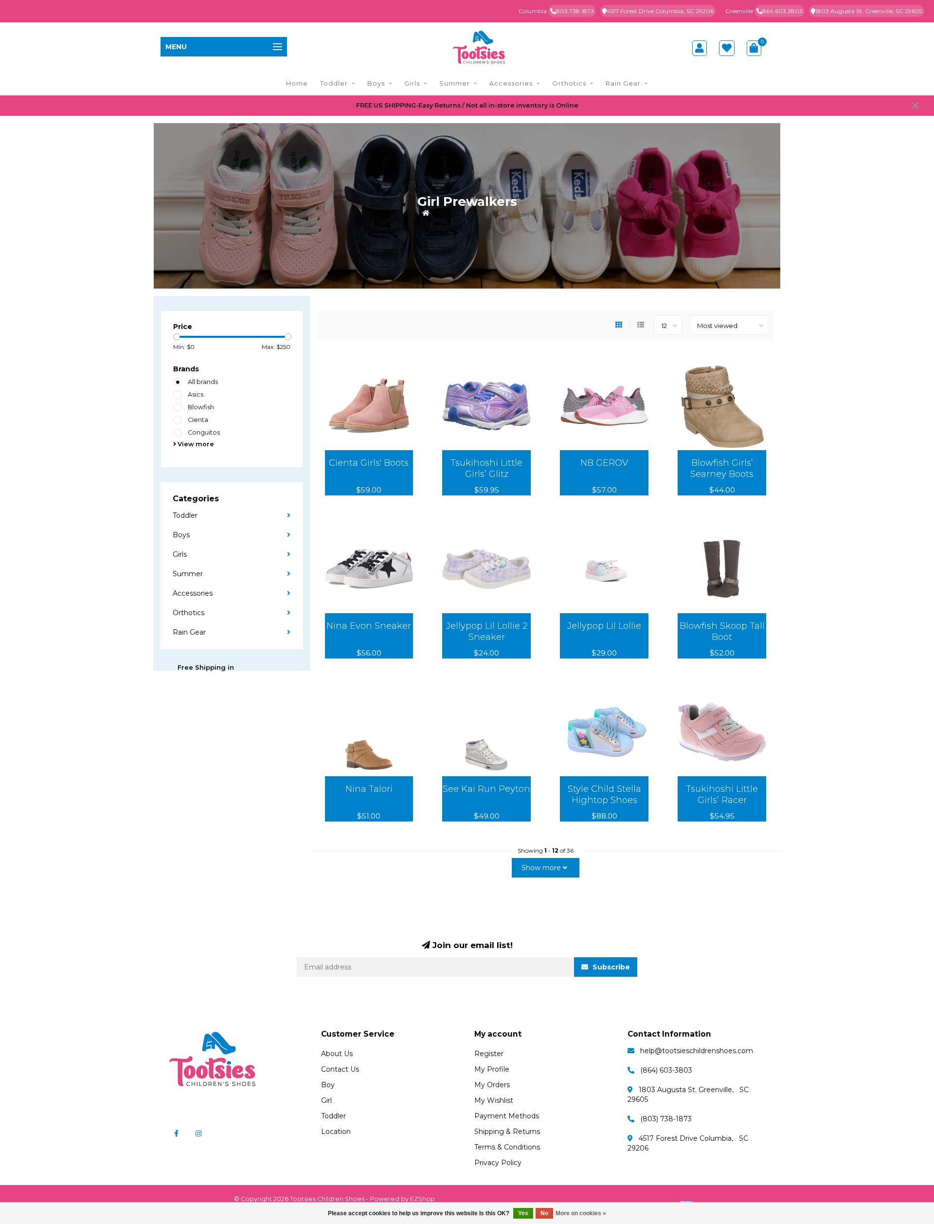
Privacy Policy (497, 1162)
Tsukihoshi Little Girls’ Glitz (486, 468)
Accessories (511, 83)
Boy (328, 1084)
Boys (376, 83)
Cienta (198, 419)
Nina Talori (369, 789)
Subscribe (610, 967)
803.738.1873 (575, 11)
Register (488, 1053)
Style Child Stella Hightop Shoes (604, 794)
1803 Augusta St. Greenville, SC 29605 (868, 11)
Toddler (334, 83)
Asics (195, 394)
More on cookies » (581, 1213)
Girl (326, 1100)
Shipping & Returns (507, 1131)
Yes (523, 1213)
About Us (337, 1053)
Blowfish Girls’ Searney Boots (722, 468)
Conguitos (204, 432)
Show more (542, 867)
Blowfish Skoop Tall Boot (722, 631)
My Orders (492, 1084)
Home (297, 83)
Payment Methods (506, 1116)
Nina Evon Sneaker (368, 626)
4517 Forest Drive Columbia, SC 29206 (660, 11)
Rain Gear (623, 83)
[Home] (426, 213)
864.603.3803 (782, 11)
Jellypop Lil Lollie (604, 626)
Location (336, 1131)
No (544, 1213)
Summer (454, 83)
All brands (203, 381)
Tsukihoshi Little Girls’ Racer (722, 794)
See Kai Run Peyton (486, 789)
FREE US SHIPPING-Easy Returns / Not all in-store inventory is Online (467, 105)
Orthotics (569, 83)
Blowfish (201, 407)
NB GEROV (604, 462)
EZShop (422, 1199)
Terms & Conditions (507, 1147)
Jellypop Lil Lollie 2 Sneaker (486, 631)
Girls (412, 83)
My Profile (491, 1069)
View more (195, 444)
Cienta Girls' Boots (369, 462)
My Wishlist (493, 1100)
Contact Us (340, 1069)
